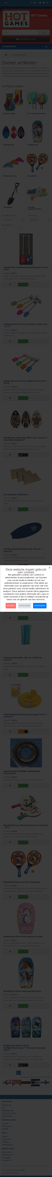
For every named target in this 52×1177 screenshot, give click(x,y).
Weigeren (11, 605)
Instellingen (24, 605)
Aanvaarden (39, 605)
